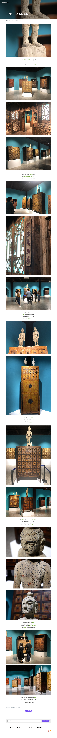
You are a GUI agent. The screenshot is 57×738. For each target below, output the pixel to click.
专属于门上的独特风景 (35, 727)
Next (30, 725)
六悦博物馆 (28, 710)
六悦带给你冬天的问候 (13, 727)
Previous (8, 725)
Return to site (5, 2)
